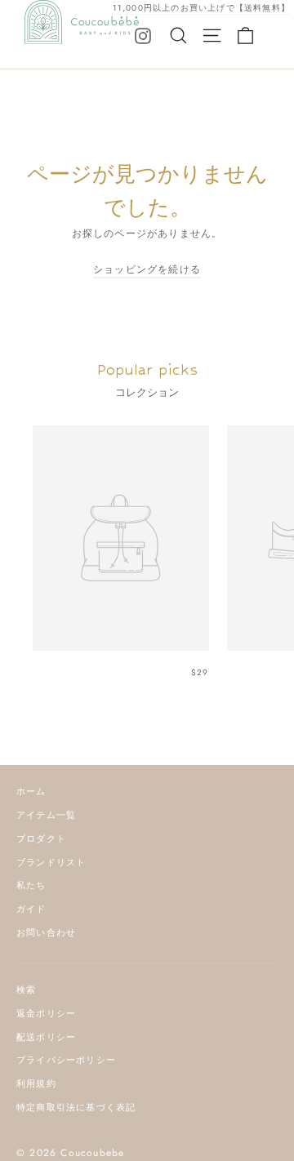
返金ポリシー (46, 1013)
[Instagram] (143, 35)
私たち (31, 885)
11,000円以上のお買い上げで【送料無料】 (201, 8)
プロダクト (41, 838)
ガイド (31, 908)
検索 (26, 989)
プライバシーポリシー (66, 1059)
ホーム (31, 791)
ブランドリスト (51, 862)
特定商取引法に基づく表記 (76, 1107)
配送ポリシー (46, 1036)
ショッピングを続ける (147, 269)
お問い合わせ (46, 932)
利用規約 (36, 1083)
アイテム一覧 (46, 814)
